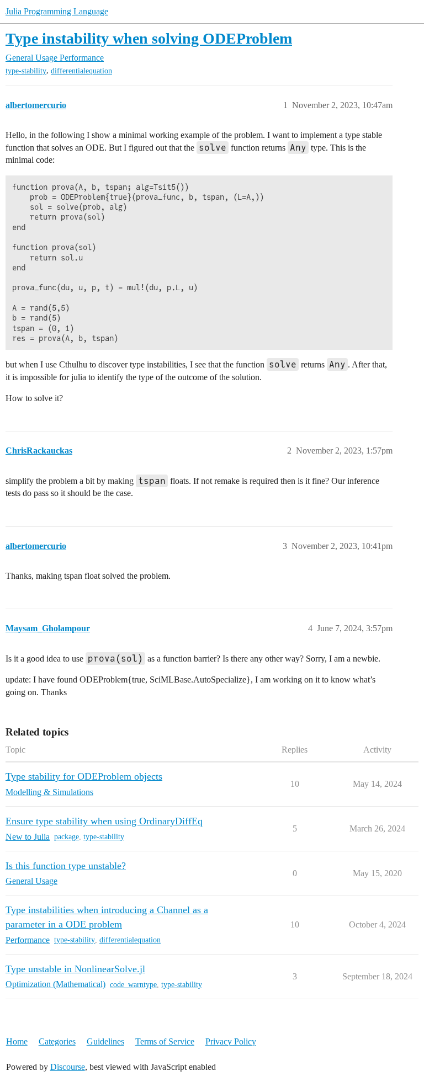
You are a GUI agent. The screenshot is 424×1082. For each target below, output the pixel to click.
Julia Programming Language (57, 11)
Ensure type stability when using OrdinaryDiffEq (104, 821)
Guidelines (105, 1041)
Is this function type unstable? (66, 865)
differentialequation (81, 71)
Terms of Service (164, 1041)
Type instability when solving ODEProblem (149, 38)
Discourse (67, 1067)
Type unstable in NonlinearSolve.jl (75, 968)
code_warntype (133, 984)
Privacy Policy (230, 1041)
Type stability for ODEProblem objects (84, 776)
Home (17, 1041)
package (66, 837)
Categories (57, 1041)
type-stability (26, 71)
